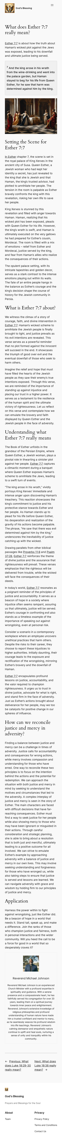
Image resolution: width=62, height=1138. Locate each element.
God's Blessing (24, 8)
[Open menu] (52, 5)
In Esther (10, 156)
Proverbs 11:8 (31, 552)
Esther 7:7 (11, 43)
